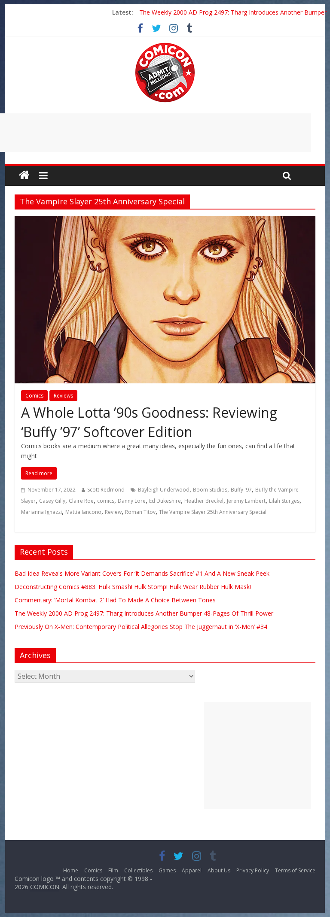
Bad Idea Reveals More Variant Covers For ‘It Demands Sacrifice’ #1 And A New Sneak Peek (142, 573)
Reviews (63, 395)
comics (105, 500)
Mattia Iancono (83, 512)
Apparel (192, 870)
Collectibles (138, 870)
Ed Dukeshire (165, 500)
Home (70, 870)
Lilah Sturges (284, 500)
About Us (219, 870)
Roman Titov (140, 512)
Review (113, 512)
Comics (34, 395)
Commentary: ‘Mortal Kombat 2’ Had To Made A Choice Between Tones (115, 600)
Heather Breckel (203, 500)
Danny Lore (132, 500)
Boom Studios (210, 489)
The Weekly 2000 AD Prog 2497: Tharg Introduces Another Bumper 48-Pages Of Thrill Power (144, 613)
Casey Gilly (52, 500)
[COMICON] (165, 45)
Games (167, 870)
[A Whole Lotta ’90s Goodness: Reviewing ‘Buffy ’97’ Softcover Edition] (165, 221)
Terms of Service (295, 870)
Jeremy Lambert (246, 500)
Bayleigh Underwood (163, 489)
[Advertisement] (257, 755)
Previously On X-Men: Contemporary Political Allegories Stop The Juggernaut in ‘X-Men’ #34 (141, 626)
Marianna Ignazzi (41, 512)
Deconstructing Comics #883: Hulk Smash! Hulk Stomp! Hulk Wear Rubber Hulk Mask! (133, 587)
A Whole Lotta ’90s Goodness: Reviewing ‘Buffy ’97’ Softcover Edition (149, 422)
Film (113, 870)
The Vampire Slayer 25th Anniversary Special (212, 512)
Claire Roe (81, 500)
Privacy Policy (252, 870)
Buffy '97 (241, 489)
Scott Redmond (106, 489)
